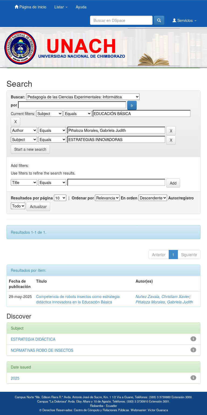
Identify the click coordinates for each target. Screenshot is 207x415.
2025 (15, 378)
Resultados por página (32, 197)
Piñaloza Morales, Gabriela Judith (164, 301)
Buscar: (18, 96)
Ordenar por (83, 197)
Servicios (185, 20)
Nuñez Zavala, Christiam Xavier (162, 296)
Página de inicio (32, 6)
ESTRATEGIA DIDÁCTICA (33, 339)
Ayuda (81, 6)
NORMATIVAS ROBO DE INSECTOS (42, 350)
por (14, 105)
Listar (59, 6)
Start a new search (30, 149)
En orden (129, 197)
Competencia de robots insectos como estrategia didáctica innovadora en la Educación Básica (78, 299)
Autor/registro (181, 197)
